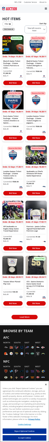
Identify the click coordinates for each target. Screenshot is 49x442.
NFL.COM (18, 2)
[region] (24, 411)
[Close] (46, 384)
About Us (42, 2)
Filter (7, 24)
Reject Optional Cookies (24, 431)
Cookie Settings (24, 424)
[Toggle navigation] (46, 8)
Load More (24, 317)
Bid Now (13, 83)
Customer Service (30, 2)
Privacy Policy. (34, 419)
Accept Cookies (24, 438)
